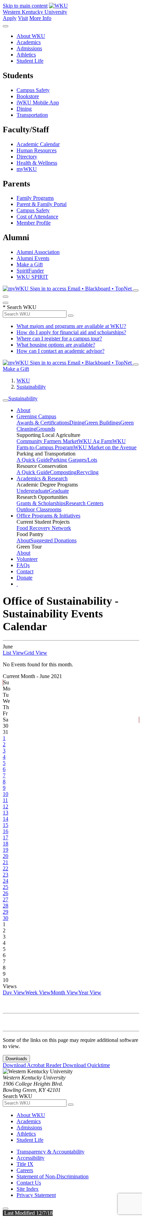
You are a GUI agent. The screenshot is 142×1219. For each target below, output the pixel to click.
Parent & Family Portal (42, 204)
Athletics (26, 55)
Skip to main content (25, 6)
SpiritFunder (30, 271)
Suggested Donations (53, 540)
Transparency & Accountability (50, 1152)
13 (5, 813)
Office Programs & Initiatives (48, 516)
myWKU (27, 169)
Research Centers (84, 503)
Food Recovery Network (44, 528)
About (23, 410)
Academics (29, 42)
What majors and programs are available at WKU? (71, 326)
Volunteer (27, 559)
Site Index (28, 1189)
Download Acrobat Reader (33, 1065)
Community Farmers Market (47, 441)
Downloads (16, 1058)
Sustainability (31, 387)
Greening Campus (36, 416)
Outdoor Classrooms (39, 509)
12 (5, 806)
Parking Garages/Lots (73, 460)
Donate (24, 578)
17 (5, 837)
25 (5, 887)
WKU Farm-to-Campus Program (71, 444)
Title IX (25, 1164)
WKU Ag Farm (95, 441)
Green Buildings (102, 423)
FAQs (23, 565)
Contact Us (29, 1183)
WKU (23, 380)
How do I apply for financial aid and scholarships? (71, 332)
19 (5, 850)
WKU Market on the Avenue (104, 447)
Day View (14, 992)
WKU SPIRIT (32, 277)
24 (5, 881)
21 (5, 862)
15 (5, 825)
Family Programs (35, 198)
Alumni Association (38, 252)
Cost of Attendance (37, 216)
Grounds (45, 429)
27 (5, 899)
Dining (24, 109)
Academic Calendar (38, 144)
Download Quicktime (86, 1065)
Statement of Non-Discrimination (53, 1176)
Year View (89, 992)
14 (5, 819)
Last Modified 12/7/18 (28, 1213)
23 (5, 875)
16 (5, 831)
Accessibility (30, 1158)
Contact (25, 571)
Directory (27, 157)
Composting (63, 472)
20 (5, 856)
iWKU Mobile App (38, 102)
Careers (25, 1170)
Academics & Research (42, 478)
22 (5, 868)
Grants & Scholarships (41, 503)
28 (5, 906)
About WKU (31, 36)
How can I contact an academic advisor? (60, 351)
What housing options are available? (56, 345)
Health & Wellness (37, 163)
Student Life (30, 61)
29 (5, 912)
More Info (40, 18)
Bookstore (28, 96)
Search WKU (20, 307)
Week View (38, 992)
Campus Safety (33, 90)
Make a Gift (30, 264)
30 (5, 918)
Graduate (59, 491)
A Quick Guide (33, 460)
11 (5, 800)
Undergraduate (33, 491)
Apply (10, 18)
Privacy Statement (36, 1195)
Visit (23, 18)
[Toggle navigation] (5, 400)
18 (5, 844)
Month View (64, 992)
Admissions (29, 48)
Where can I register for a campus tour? (59, 338)
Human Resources (37, 150)
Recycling (88, 472)
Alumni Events (33, 258)
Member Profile (34, 223)
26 (5, 893)
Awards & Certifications (43, 423)
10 (5, 794)
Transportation (32, 115)
